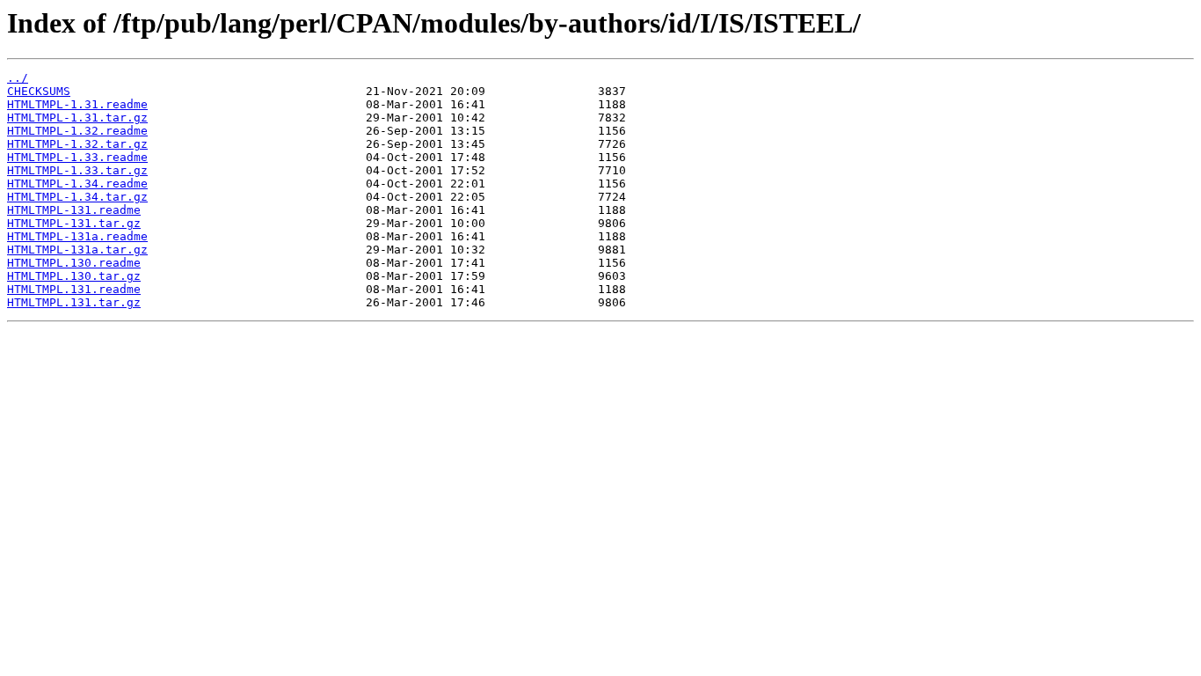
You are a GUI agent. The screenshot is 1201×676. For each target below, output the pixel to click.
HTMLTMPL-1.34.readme (77, 183)
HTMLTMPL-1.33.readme (77, 157)
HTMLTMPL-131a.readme (77, 236)
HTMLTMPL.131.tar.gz (74, 302)
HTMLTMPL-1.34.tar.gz (77, 196)
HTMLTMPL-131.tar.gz (74, 223)
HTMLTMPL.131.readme (74, 289)
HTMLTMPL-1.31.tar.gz (77, 117)
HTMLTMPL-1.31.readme (77, 104)
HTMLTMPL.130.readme (74, 262)
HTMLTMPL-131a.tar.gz (77, 249)
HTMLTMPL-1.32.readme (77, 130)
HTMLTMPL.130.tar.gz (74, 276)
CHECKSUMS (38, 91)
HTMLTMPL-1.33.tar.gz (77, 170)
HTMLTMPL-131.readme (74, 210)
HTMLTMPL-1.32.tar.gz (77, 144)
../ (17, 77)
